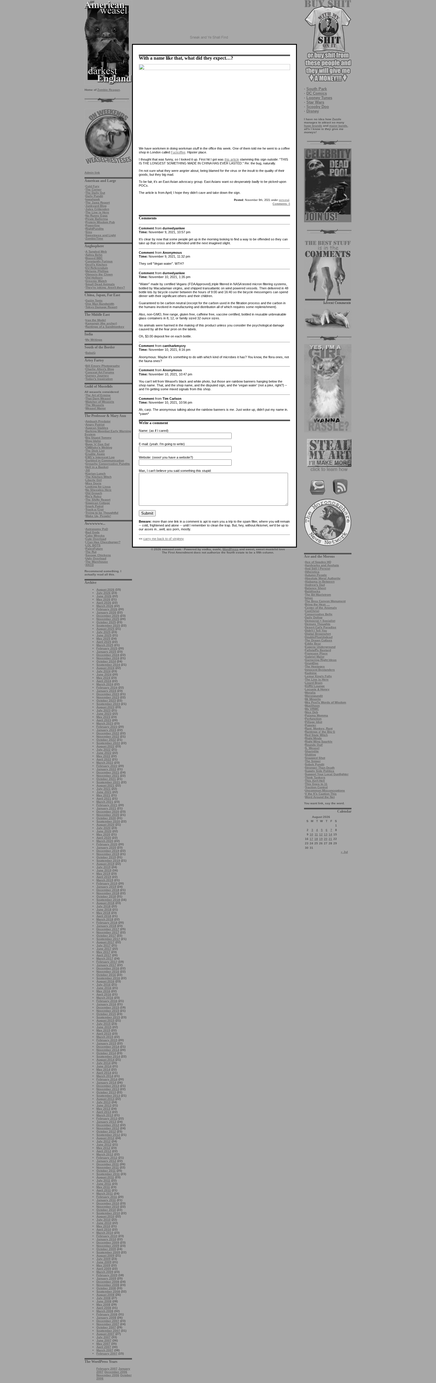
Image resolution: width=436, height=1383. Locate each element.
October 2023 (106, 700)
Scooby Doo (317, 106)
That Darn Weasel (98, 398)
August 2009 (105, 1255)
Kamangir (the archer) (101, 323)
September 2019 (108, 860)
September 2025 (108, 625)
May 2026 (103, 599)
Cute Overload (95, 538)
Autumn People (316, 575)
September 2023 (108, 703)
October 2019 (106, 857)
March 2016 (104, 997)
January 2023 (106, 730)
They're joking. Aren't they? (105, 287)
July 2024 (103, 671)
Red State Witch (316, 735)
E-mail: (144, 444)
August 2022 (105, 746)
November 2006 (107, 1375)
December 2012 (107, 1125)
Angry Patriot (94, 424)
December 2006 (115, 1372)
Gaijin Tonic (94, 300)
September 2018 (108, 899)
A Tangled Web (96, 251)
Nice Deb (311, 712)
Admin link (92, 172)
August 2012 (105, 1138)
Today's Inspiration (99, 378)
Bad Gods (92, 532)
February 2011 (106, 1196)
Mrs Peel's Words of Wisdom (325, 702)
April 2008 (103, 1307)
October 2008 (106, 1288)
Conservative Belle (318, 614)
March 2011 (104, 1193)
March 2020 (104, 841)
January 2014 (106, 1082)
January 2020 (106, 847)
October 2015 (106, 1014)
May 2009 (103, 1265)
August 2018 (105, 903)
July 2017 (103, 945)
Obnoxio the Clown (99, 274)
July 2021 (103, 788)
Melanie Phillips (97, 271)
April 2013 (103, 1112)
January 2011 (106, 1200)
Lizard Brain (313, 682)
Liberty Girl (93, 480)
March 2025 (104, 645)
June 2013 (104, 1105)
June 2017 (104, 948)
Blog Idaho (93, 441)
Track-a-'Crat (94, 509)
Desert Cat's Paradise (320, 627)
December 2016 (107, 968)
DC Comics (316, 93)
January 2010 (106, 1239)
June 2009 (104, 1262)
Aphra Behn (93, 254)
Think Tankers (315, 777)
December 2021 (107, 772)
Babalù (90, 352)
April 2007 (103, 1347)
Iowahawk (92, 199)
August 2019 (105, 863)
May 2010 (103, 1226)
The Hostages (315, 666)
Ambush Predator (98, 421)
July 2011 (103, 1180)
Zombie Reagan (108, 89)
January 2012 (106, 1160)
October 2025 (106, 622)
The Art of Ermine (98, 395)
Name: (143, 430)
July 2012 (103, 1141)
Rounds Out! (314, 744)
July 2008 (103, 1298)
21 (330, 838)
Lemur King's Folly (318, 676)
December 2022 (107, 733)
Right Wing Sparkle (318, 741)
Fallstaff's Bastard (318, 650)
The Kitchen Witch (98, 476)
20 (325, 838)
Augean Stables (96, 427)
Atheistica (312, 571)
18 (316, 838)
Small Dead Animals (100, 284)
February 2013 (106, 1118)
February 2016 (106, 1001)
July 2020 (103, 828)
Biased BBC (94, 258)
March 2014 (104, 1076)
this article (232, 159)
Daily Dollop (313, 617)
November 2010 (107, 1206)
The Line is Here (97, 212)
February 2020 (106, 844)
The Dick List (94, 450)
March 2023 (104, 723)
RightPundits (94, 228)
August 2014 (105, 1059)
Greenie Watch (96, 281)
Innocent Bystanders (320, 669)
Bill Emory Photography (102, 365)
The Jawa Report (97, 202)
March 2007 (104, 1350)
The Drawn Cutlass (318, 640)
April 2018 (103, 916)
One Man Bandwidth (99, 303)
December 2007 (107, 1320)
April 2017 (103, 955)
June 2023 (104, 713)
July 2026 (103, 592)
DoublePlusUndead (318, 637)
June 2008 (104, 1301)
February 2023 (106, 726)
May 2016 (103, 991)
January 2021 (106, 808)
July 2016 (103, 984)
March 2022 (104, 762)
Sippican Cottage (97, 503)
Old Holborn (94, 277)
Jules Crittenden (97, 209)
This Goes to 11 (316, 784)
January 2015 (106, 1043)
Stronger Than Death (320, 767)
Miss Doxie (93, 483)
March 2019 (104, 880)
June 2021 (104, 792)
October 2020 (106, 818)
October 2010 (106, 1209)
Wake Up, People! (98, 516)
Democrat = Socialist (320, 620)
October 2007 (106, 1327)
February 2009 (106, 1275)
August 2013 (105, 1098)
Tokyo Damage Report (101, 307)
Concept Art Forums (99, 372)
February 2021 (106, 805)
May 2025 (103, 638)
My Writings (93, 339)
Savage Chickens (98, 555)
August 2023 (105, 707)
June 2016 (104, 987)
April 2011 (103, 1190)
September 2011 (108, 1174)
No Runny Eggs (96, 215)
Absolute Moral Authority (322, 578)
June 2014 (104, 1066)
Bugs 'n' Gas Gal (97, 444)
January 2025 (106, 651)
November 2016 (107, 971)
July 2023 (103, 710)
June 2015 (104, 1027)
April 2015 (103, 1033)
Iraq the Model (95, 320)
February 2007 (106, 1353)
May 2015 (103, 1030)
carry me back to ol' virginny (163, 538)
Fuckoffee (178, 152)
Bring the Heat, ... (317, 604)
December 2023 (107, 694)
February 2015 (106, 1040)
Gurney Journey (97, 375)
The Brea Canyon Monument (325, 601)
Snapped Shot (315, 757)
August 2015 (105, 1020)
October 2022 (106, 739)
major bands (338, 125)
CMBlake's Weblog (98, 447)
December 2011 (107, 1164)
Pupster (310, 725)
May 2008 (103, 1304)
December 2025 (107, 615)
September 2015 (108, 1017)
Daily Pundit (94, 196)
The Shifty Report (97, 499)
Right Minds (313, 738)
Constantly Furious (99, 261)
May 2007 (103, 1343)
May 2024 (103, 677)
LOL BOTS (93, 545)
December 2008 (107, 1281)
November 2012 (107, 1128)
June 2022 (104, 752)
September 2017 (108, 938)
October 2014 (106, 1053)
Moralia (310, 692)
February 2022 (106, 765)
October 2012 (106, 1131)
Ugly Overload (95, 558)
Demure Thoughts (317, 624)
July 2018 (103, 906)
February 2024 (106, 687)
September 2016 (108, 978)
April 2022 (103, 759)
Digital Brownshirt (318, 633)
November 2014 (107, 1049)
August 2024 (105, 668)
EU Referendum (96, 267)
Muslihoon (312, 705)
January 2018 (106, 925)
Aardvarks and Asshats (322, 565)
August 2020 (105, 824)
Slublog (310, 754)
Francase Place (316, 653)
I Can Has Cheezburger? (102, 542)
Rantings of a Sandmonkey (104, 326)
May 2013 (103, 1108)
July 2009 (103, 1258)
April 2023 (103, 720)
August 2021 (105, 785)
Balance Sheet (315, 588)
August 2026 (105, 589)
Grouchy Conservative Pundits (107, 463)
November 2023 (107, 697)
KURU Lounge (315, 686)
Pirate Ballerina (96, 219)
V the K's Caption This (321, 793)
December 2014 (107, 1046)
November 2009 (107, 1245)
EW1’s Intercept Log (99, 457)
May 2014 (103, 1069)
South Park (316, 89)
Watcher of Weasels (99, 401)
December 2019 (107, 850)
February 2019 (106, 883)
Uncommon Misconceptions (325, 790)
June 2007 (104, 1340)
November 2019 (107, 854)
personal (284, 200)
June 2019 (104, 870)
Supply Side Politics (319, 771)
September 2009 (108, 1252)
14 (330, 834)
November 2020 (107, 814)
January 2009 (106, 1278)
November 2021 (107, 775)
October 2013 (106, 1092)
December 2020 (107, 811)
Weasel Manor (95, 408)
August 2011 (105, 1177)
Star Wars (315, 102)
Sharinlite (312, 751)
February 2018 (106, 922)
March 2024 (104, 684)
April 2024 (103, 681)
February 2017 (106, 961)
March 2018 (104, 919)
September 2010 (108, 1213)
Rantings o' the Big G (320, 731)
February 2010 (106, 1236)
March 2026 (104, 606)
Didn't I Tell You (316, 630)
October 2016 (106, 974)
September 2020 (108, 821)
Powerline (92, 225)
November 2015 (107, 1010)
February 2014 (106, 1079)
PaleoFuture (94, 548)
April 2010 (103, 1229)
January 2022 (106, 769)
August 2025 (105, 628)
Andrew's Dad (315, 584)
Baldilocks (312, 591)
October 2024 (106, 661)
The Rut (90, 551)
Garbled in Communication (104, 460)
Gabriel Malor (314, 656)
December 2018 (107, 890)
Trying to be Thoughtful (101, 512)
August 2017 (105, 942)
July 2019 (103, 867)
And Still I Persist (317, 568)
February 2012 (106, 1157)
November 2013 (107, 1089)
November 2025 (107, 619)
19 (321, 838)
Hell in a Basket (96, 467)
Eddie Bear (313, 643)
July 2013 (103, 1102)
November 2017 (107, 932)
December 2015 (107, 1007)
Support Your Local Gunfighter (327, 774)
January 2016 (106, 1004)
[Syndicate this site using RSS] (340, 494)
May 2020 (103, 834)
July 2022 (103, 749)
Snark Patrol (94, 506)
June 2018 (104, 909)
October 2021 (106, 779)
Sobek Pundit (314, 764)
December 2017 (107, 929)
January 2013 (106, 1121)
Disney (312, 111)
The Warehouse (96, 561)
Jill (87, 470)
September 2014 (108, 1056)
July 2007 (103, 1337)
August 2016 (105, 981)
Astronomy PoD (96, 529)
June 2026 (104, 596)
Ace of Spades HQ (318, 562)
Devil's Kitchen (96, 264)
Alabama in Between (320, 581)
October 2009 (106, 1249)
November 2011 (107, 1167)
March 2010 (104, 1232)
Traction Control (316, 787)
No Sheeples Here (98, 489)
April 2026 (103, 602)
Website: (145, 457)
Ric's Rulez (93, 496)
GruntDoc (312, 663)
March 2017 (104, 958)
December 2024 (107, 654)
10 (311, 834)
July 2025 (103, 632)
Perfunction (313, 718)
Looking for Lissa (98, 486)
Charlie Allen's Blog (99, 369)
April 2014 (103, 1072)
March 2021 (104, 801)
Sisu (88, 232)
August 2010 (105, 1216)
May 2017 (103, 952)
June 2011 (103, 1183)
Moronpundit (314, 695)
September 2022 (108, 743)
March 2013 (104, 1115)
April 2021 (103, 798)
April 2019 (103, 876)
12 (321, 834)
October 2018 (106, 896)
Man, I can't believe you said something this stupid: (175, 470)
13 (325, 834)
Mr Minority (313, 699)
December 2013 (107, 1085)
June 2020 (104, 831)
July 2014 (103, 1063)
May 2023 (103, 717)
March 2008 (104, 1311)
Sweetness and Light (100, 235)
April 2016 (103, 994)
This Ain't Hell (315, 780)
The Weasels (94, 405)
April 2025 (103, 641)
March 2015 (104, 1036)
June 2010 (104, 1223)
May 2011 (103, 1187)
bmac (309, 597)
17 (311, 838)
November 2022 (107, 736)
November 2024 (107, 658)
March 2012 (104, 1154)
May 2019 (103, 873)
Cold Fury (92, 186)
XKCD (89, 565)
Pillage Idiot (313, 722)
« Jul (344, 852)
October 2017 (106, 935)
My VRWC (312, 708)
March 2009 (104, 1271)
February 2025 (106, 648)
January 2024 (106, 690)
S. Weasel (312, 748)
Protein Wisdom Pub (100, 222)
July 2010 (103, 1219)
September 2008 (108, 1291)
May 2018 (103, 912)
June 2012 (104, 1144)
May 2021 (103, 795)
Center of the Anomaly (321, 607)
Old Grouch (93, 493)
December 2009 (107, 1242)
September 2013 (108, 1095)
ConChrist (312, 611)
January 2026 (106, 612)
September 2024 (108, 664)
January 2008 (106, 1317)
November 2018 (107, 893)
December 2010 (107, 1203)
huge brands (313, 125)
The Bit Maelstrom (318, 594)
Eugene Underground (320, 646)
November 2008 (107, 1285)
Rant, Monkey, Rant (318, 728)
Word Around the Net (320, 797)
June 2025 (104, 635)
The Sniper (313, 761)
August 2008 (105, 1294)
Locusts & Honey (317, 689)
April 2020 (103, 837)
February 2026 (106, 609)
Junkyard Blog (95, 205)
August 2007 (105, 1334)
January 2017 (106, 965)
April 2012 (103, 1151)
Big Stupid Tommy (98, 437)
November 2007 (107, 1324)
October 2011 (106, 1170)
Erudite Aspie (95, 454)
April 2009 (103, 1268)
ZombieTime (94, 238)
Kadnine (311, 673)
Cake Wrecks (95, 535)
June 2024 (104, 674)
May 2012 (103, 1147)
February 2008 (106, 1314)
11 (316, 834)
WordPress (230, 549)
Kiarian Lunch (95, 473)
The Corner (93, 189)
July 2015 (103, 1023)
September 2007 (108, 1330)
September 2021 (108, 782)
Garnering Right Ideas (321, 660)
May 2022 (103, 756)
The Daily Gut (95, 192)
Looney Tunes (319, 98)
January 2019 (106, 886)
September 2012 (108, 1134)
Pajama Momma (316, 715)
